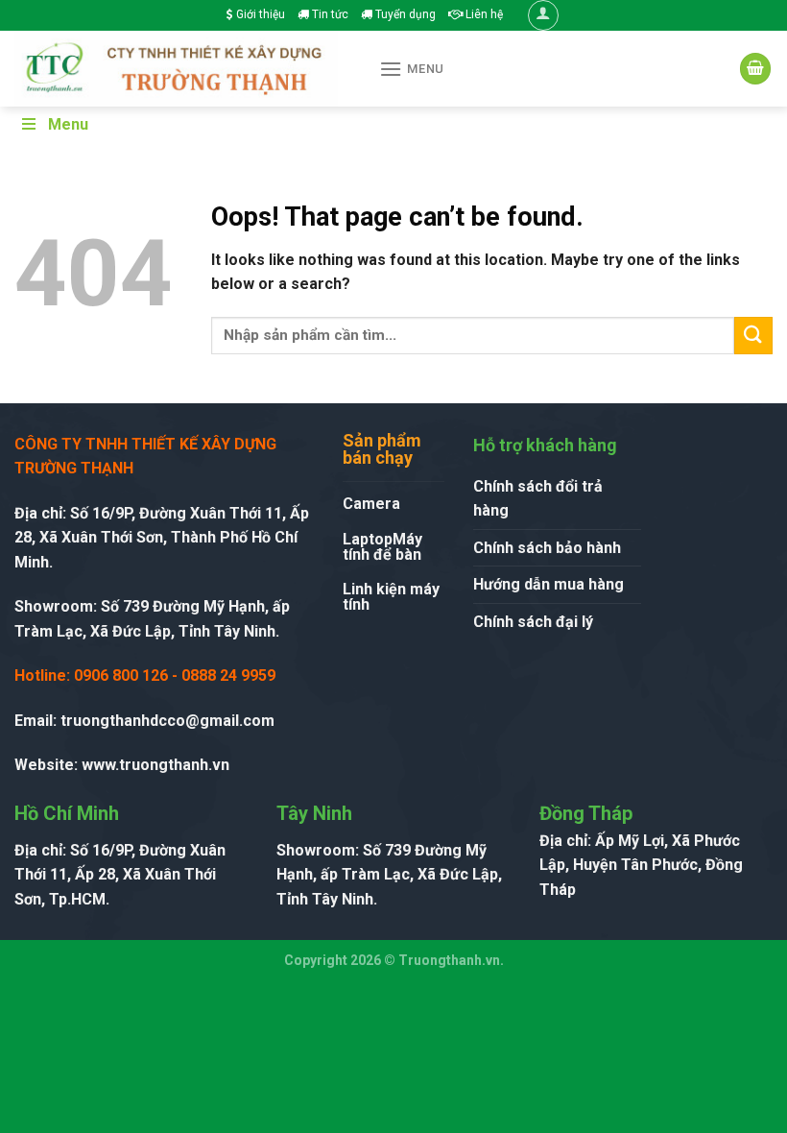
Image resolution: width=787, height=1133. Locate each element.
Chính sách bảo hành (547, 548)
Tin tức (328, 14)
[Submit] (753, 335)
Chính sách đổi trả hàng (538, 498)
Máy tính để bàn (382, 547)
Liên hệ (483, 14)
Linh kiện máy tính (391, 597)
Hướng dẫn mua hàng (548, 584)
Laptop (368, 539)
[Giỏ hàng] (755, 68)
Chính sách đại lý (533, 622)
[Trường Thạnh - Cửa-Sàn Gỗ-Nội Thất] (182, 69)
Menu (68, 124)
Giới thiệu (259, 14)
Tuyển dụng (404, 14)
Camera (371, 503)
